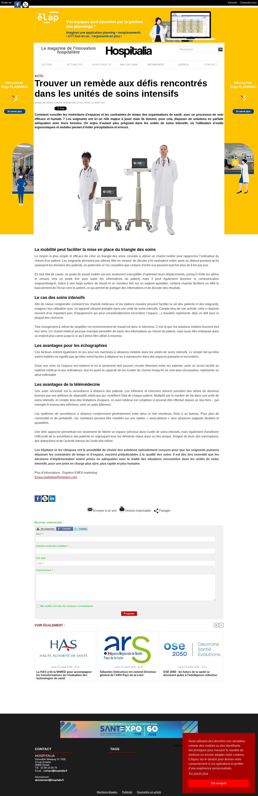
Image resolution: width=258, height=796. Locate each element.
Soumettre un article (149, 792)
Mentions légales (107, 792)
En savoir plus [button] (198, 773)
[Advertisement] (129, 694)
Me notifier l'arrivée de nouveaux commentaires (66, 606)
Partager (164, 510)
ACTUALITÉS (74, 65)
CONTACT (210, 65)
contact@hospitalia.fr (55, 771)
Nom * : (40, 534)
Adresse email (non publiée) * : (53, 546)
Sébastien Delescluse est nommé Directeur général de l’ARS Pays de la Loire (128, 673)
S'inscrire (232, 2)
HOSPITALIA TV (101, 65)
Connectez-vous (248, 2)
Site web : (41, 558)
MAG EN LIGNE (129, 65)
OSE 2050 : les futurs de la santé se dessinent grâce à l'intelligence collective (190, 673)
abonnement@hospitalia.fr (49, 780)
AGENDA (183, 65)
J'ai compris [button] (218, 783)
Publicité (127, 792)
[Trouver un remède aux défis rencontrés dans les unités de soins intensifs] (129, 135)
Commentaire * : (45, 570)
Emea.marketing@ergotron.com (56, 477)
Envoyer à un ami (104, 510)
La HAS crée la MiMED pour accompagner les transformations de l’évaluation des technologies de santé (64, 675)
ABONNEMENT (156, 65)
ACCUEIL (47, 65)
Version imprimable (137, 510)
